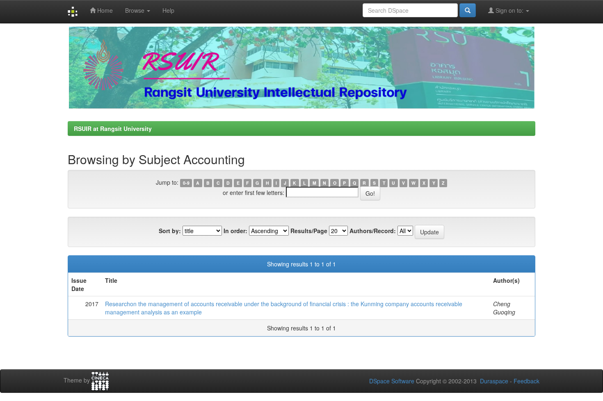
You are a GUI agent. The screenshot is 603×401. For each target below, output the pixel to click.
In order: (235, 231)
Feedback (526, 381)
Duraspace (494, 381)
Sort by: (170, 231)
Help (168, 10)
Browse (135, 10)
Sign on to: (509, 10)
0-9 (186, 183)
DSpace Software (391, 381)
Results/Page (308, 231)
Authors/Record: (372, 231)
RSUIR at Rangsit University (113, 128)
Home (104, 10)
